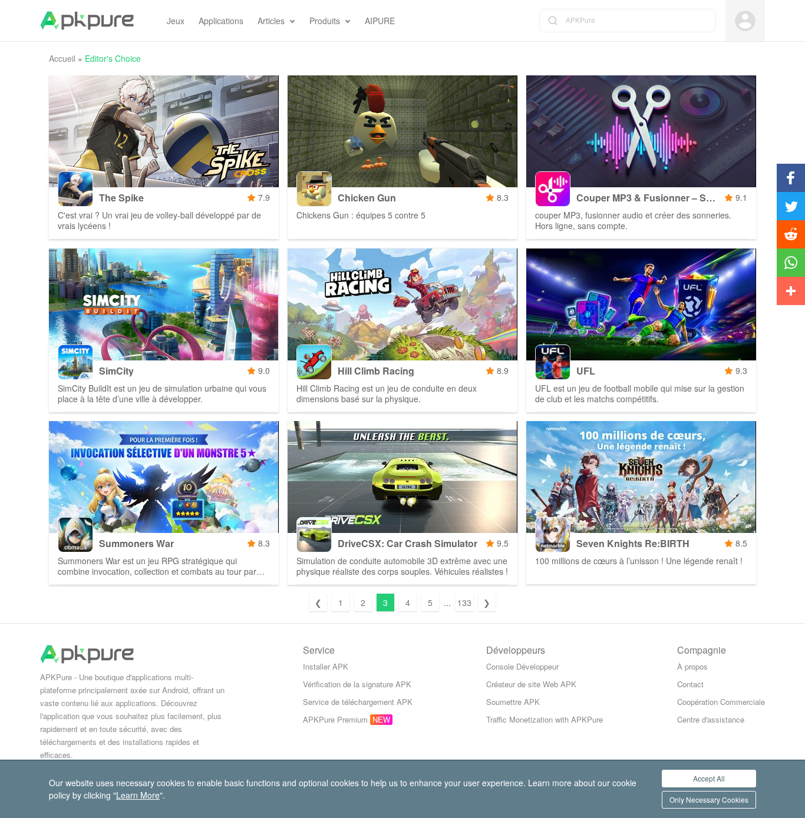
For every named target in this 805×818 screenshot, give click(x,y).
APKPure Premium (335, 719)
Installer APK (325, 666)
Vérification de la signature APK (357, 684)
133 (464, 602)
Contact (690, 684)
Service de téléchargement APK (358, 701)
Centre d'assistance (710, 719)
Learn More (138, 795)
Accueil (62, 58)
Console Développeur (522, 666)
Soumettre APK (513, 701)
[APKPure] (87, 20)
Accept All (709, 778)
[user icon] (745, 21)
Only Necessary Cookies (708, 799)
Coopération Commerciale (721, 701)
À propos (692, 666)
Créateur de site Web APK (531, 684)
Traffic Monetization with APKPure (544, 719)
